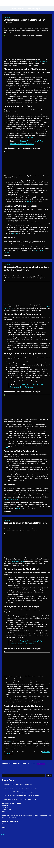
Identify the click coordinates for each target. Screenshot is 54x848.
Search (4, 773)
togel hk (2, 834)
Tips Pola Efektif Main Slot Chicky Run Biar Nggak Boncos (20, 799)
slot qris (4, 827)
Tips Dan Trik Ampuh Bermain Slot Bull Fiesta (25, 523)
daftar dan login (14, 815)
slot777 (11, 741)
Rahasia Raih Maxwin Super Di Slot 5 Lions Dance (18, 784)
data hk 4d (5, 807)
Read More (7, 255)
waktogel (4, 811)
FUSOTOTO (5, 806)
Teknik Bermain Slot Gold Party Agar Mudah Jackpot (18, 792)
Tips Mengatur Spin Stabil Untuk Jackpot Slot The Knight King (21, 788)
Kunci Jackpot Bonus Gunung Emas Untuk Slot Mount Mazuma (21, 795)
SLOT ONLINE (7, 17)
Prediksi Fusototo (6, 809)
